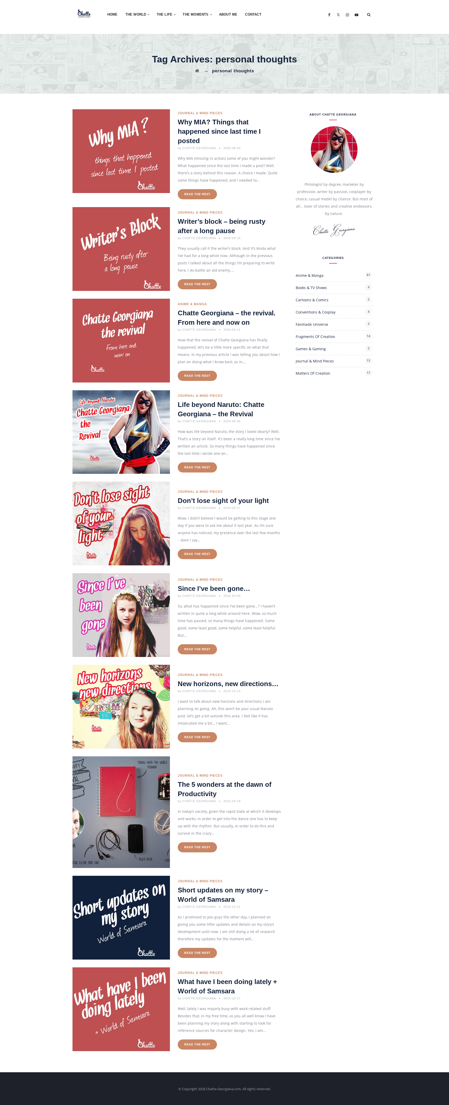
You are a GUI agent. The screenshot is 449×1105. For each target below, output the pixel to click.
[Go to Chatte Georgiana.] (197, 70)
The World (136, 14)
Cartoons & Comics (312, 299)
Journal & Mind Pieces (200, 113)
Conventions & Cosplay (315, 312)
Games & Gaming (311, 348)
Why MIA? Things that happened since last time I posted (219, 131)
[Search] (368, 14)
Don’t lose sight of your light (223, 500)
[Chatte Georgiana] (84, 13)
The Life (165, 14)
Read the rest (197, 194)
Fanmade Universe (312, 324)
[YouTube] (356, 14)
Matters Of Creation (313, 373)
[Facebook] (329, 14)
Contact (253, 14)
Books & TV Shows (311, 287)
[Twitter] (338, 14)
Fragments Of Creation (315, 336)
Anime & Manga (192, 304)
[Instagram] (347, 14)
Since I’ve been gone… (214, 588)
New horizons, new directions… (228, 684)
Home (112, 14)
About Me (228, 14)
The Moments (195, 14)
